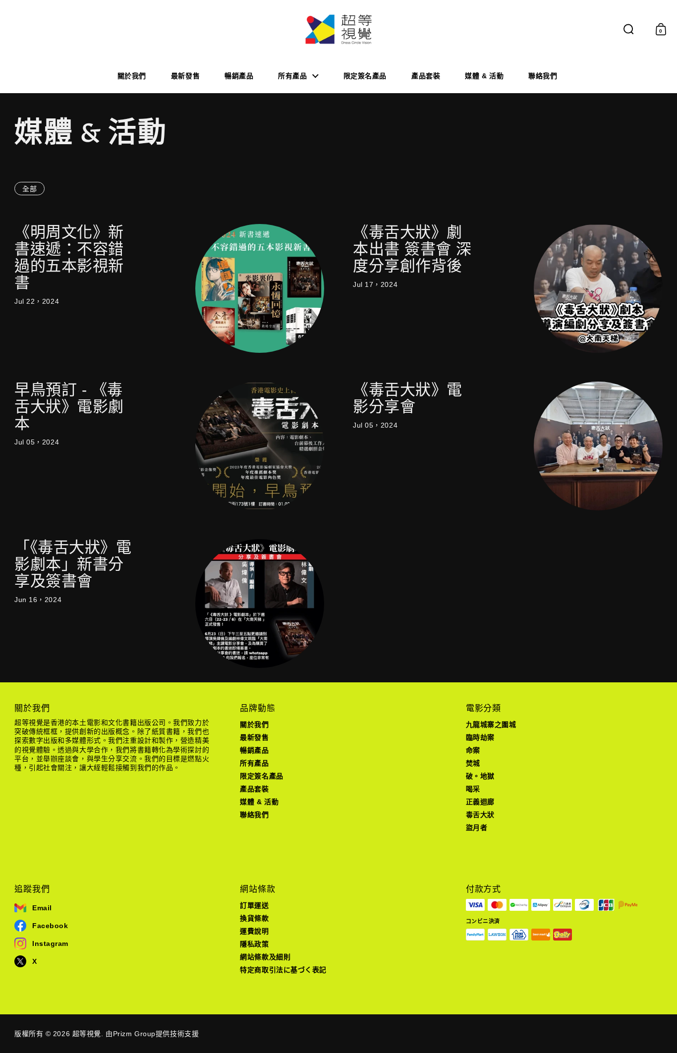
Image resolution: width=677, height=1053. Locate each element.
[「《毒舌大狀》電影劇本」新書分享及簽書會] (259, 603)
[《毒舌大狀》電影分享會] (598, 446)
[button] (629, 29)
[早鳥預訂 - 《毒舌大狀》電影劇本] (259, 446)
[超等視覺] (338, 29)
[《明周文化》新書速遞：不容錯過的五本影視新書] (259, 288)
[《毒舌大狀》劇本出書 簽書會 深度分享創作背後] (598, 288)
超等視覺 (86, 1034)
